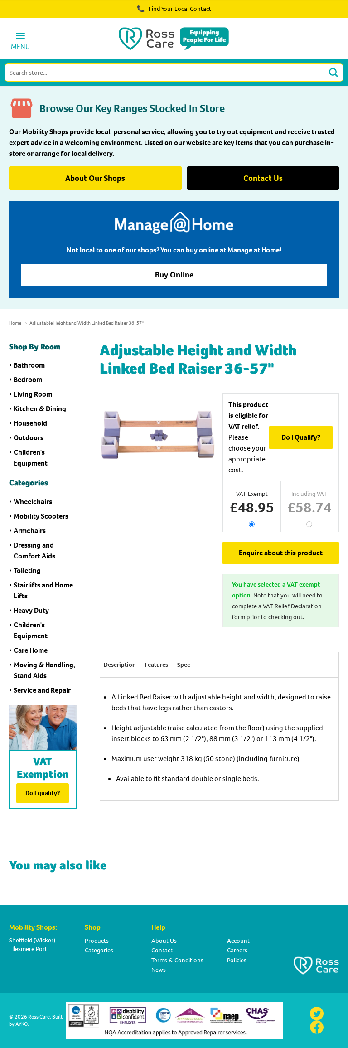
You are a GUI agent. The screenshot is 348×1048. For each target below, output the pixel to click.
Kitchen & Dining (40, 408)
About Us (164, 940)
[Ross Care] (174, 38)
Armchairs (30, 530)
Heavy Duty (31, 610)
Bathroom (29, 365)
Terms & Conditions (177, 960)
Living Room (33, 394)
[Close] (315, 13)
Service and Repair (42, 690)
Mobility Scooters (41, 516)
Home (15, 323)
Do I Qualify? (300, 437)
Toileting (27, 570)
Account (238, 940)
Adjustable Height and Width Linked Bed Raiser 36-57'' (86, 323)
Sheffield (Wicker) (32, 940)
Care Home (31, 650)
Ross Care (39, 1016)
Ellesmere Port (28, 949)
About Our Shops (95, 178)
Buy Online (174, 274)
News (158, 970)
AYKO (21, 1024)
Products (97, 940)
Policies (236, 960)
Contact (162, 950)
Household (30, 423)
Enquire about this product (281, 553)
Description (120, 664)
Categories (99, 950)
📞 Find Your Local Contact (174, 9)
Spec (183, 664)
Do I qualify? (42, 793)
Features (156, 664)
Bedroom (28, 379)
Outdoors (29, 437)
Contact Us (263, 178)
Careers (237, 950)
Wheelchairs (33, 501)
